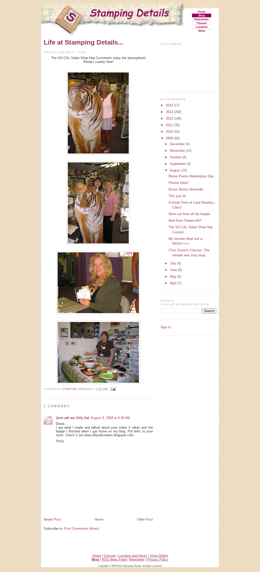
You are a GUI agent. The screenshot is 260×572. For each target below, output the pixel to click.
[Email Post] (113, 389)
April (173, 283)
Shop (201, 30)
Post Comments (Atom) (81, 528)
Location (202, 26)
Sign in (165, 327)
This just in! (177, 196)
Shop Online (159, 556)
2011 (170, 125)
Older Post (145, 519)
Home (202, 11)
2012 (170, 118)
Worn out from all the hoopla (189, 214)
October (176, 157)
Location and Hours (133, 556)
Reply (60, 441)
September (178, 164)
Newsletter (201, 19)
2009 (170, 138)
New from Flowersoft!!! (185, 220)
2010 (170, 132)
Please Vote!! (178, 183)
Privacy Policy (158, 559)
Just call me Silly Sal (72, 418)
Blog (202, 15)
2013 (170, 112)
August (175, 170)
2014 (170, 105)
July (173, 263)
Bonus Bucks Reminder (186, 189)
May (173, 276)
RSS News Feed (114, 559)
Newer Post (52, 519)
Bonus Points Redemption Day (191, 176)
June (174, 270)
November (178, 150)
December (178, 144)
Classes (202, 23)
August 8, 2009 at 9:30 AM (110, 418)
